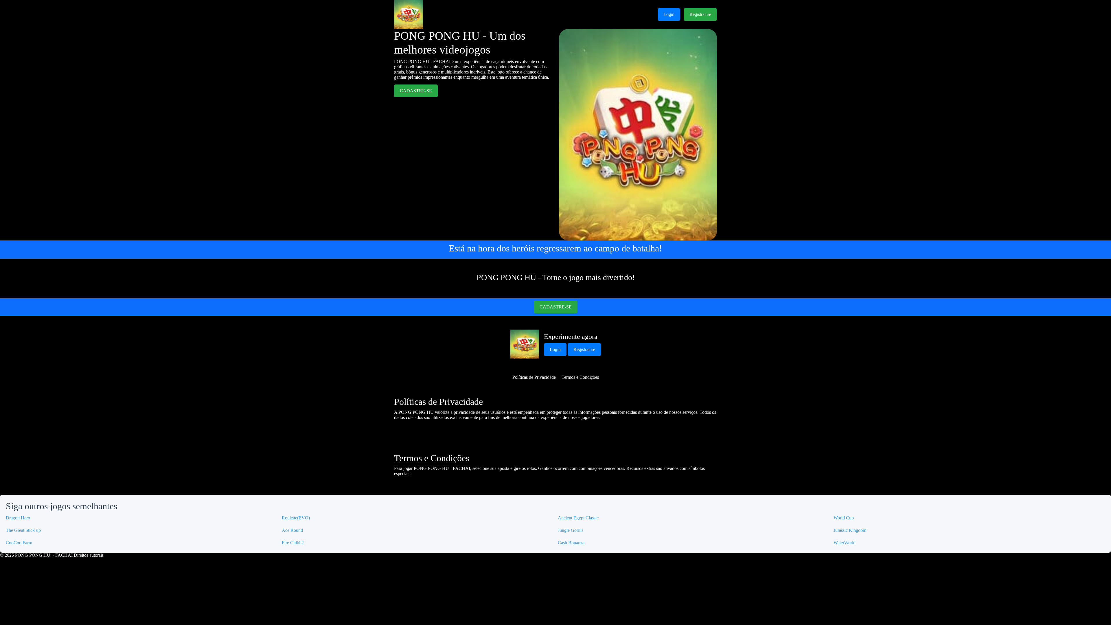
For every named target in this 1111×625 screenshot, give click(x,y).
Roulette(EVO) (296, 517)
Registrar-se (700, 14)
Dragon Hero (18, 517)
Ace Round (292, 530)
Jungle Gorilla (571, 530)
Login (668, 14)
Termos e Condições (580, 377)
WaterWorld (845, 542)
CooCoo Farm (19, 542)
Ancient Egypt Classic (578, 517)
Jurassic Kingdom (850, 530)
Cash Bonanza (571, 542)
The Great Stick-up (23, 530)
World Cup (844, 517)
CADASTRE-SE (416, 90)
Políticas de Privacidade (534, 377)
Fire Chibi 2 (293, 542)
